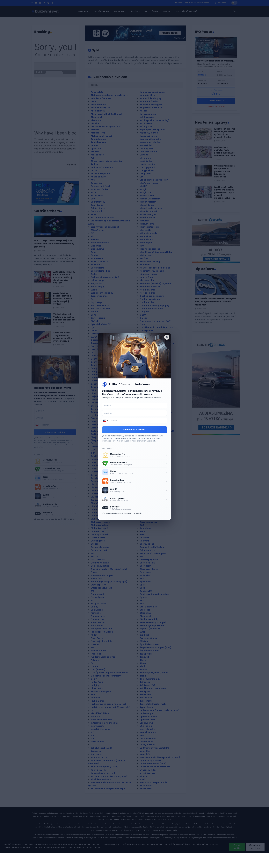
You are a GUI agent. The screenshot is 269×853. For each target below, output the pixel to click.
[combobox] (105, 420)
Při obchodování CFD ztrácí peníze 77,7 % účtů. (122, 513)
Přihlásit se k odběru (134, 429)
